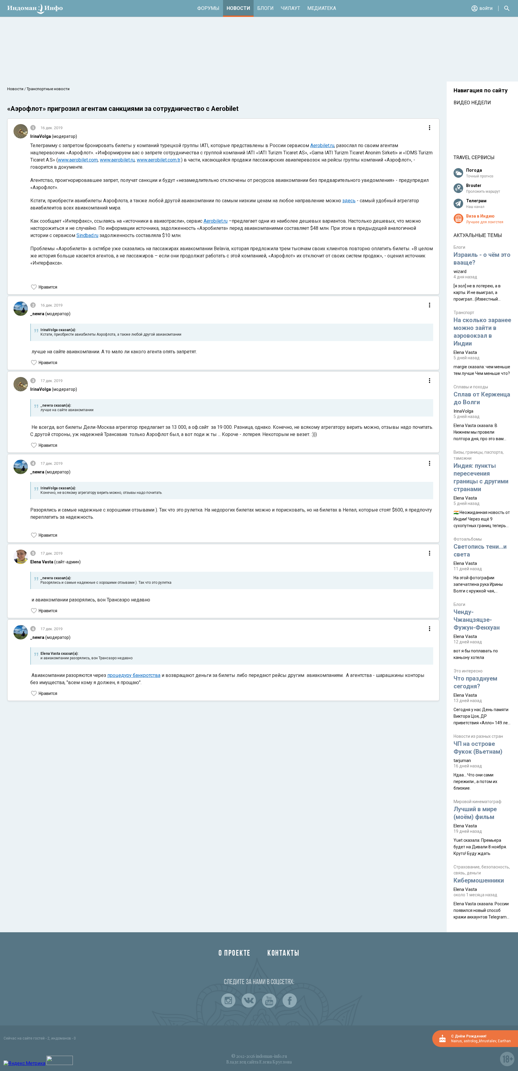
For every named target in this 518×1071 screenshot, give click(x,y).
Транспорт (464, 312)
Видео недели (472, 102)
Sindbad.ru (87, 235)
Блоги (265, 8)
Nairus (456, 1041)
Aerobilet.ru (322, 145)
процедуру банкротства (133, 675)
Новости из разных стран (478, 736)
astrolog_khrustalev (480, 1041)
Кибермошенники (479, 880)
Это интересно (468, 671)
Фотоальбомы (468, 539)
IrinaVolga (463, 411)
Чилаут (290, 8)
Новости (238, 8)
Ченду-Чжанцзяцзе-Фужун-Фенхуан (477, 619)
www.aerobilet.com (78, 160)
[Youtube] (269, 1000)
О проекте (235, 954)
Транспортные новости (48, 89)
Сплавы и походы (471, 386)
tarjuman (462, 760)
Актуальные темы (478, 235)
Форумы (208, 8)
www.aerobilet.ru (117, 160)
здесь (349, 200)
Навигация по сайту (481, 90)
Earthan (504, 1041)
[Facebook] (289, 1000)
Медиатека (321, 8)
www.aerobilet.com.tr (158, 160)
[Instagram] (228, 1000)
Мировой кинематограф (478, 801)
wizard (460, 271)
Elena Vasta (465, 352)
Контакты (283, 954)
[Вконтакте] (249, 1000)
